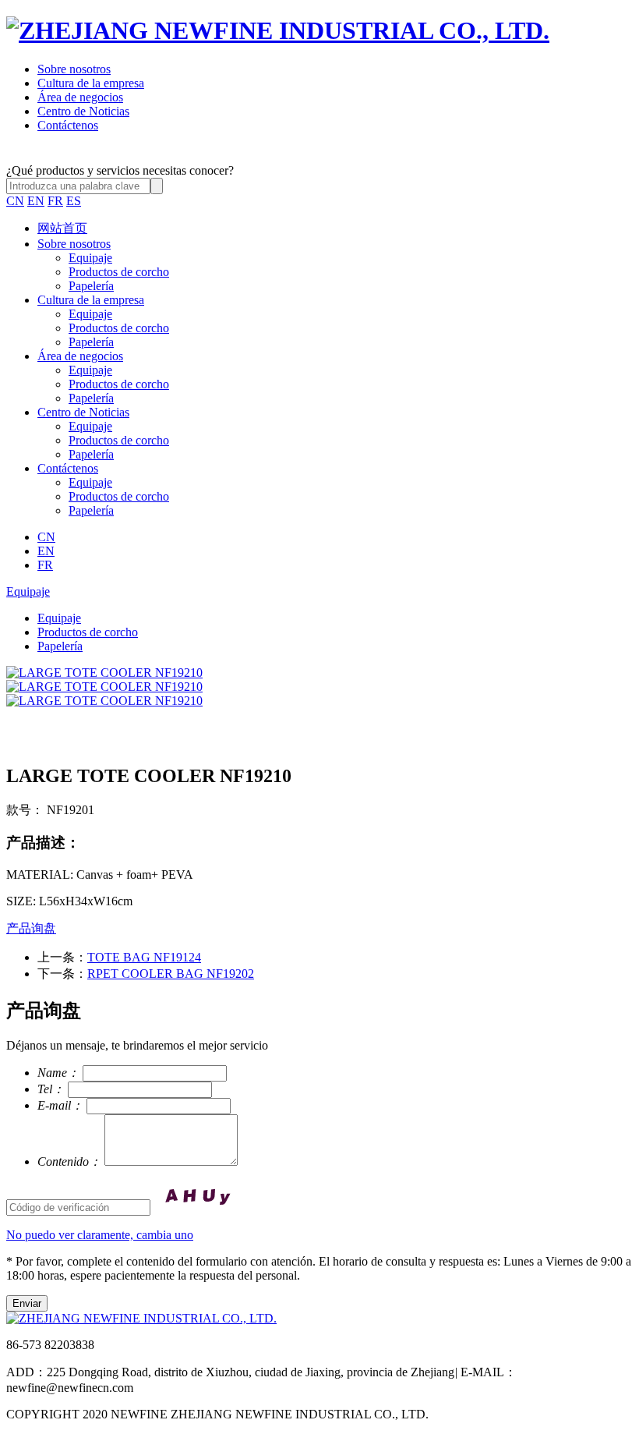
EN (35, 200)
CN (15, 200)
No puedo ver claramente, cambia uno (99, 1234)
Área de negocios (80, 97)
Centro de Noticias (83, 111)
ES (73, 200)
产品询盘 (31, 928)
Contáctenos (67, 125)
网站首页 (62, 228)
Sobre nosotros (74, 69)
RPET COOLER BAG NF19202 (170, 973)
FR (55, 200)
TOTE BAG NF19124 (144, 957)
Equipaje (90, 257)
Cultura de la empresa (90, 83)
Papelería (91, 285)
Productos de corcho (119, 271)
